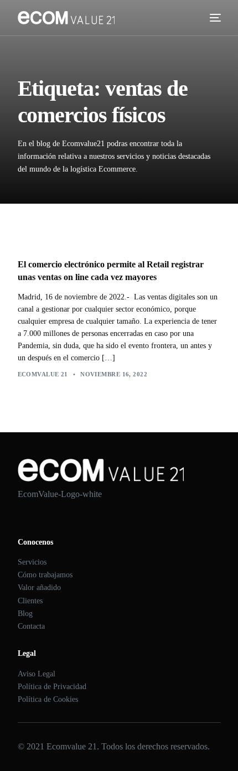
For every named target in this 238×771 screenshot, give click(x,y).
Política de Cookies (48, 699)
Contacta (31, 626)
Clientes (30, 601)
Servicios (32, 562)
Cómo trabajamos (45, 575)
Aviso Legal (36, 674)
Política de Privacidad (52, 686)
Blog (25, 613)
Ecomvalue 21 (43, 374)
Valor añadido (39, 587)
